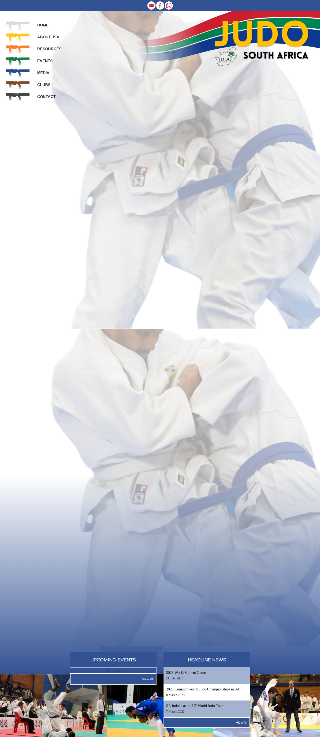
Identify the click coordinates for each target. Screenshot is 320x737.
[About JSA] (18, 37)
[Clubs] (18, 85)
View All (147, 679)
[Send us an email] (151, 5)
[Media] (18, 73)
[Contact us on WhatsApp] (169, 5)
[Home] (18, 25)
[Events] (18, 61)
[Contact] (18, 97)
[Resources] (18, 49)
